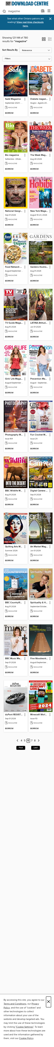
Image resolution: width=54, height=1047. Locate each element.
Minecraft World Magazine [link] (39, 714)
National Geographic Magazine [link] (14, 211)
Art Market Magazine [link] (39, 546)
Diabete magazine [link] (39, 99)
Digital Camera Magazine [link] (39, 490)
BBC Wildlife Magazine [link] (14, 490)
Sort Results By (10, 50)
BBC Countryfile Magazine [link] (14, 602)
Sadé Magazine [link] (13, 99)
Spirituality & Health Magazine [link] (39, 602)
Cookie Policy (26, 1038)
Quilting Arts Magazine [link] (14, 546)
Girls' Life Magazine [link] (14, 379)
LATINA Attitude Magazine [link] (39, 323)
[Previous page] (18, 740)
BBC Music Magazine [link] (14, 658)
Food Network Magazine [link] (14, 267)
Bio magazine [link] (12, 155)
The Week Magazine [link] (39, 155)
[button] (44, 40)
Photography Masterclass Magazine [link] (14, 435)
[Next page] (38, 740)
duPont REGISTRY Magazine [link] (14, 714)
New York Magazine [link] (39, 211)
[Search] (4, 11)
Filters (7, 58)
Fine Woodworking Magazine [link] (39, 658)
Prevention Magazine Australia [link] (39, 379)
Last (36, 747)
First (21, 747)
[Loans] (43, 11)
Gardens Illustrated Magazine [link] (39, 267)
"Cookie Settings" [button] (24, 1026)
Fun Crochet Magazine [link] (39, 435)
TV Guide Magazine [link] (14, 323)
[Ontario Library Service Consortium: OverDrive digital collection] (27, 3)
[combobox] (21, 11)
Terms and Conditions (15, 1003)
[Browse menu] (49, 11)
